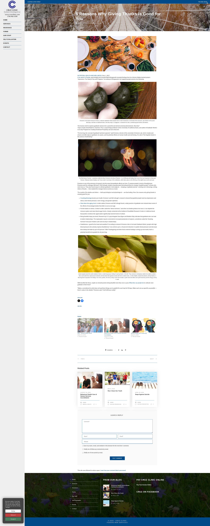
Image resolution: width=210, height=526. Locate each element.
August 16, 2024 (85, 392)
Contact (6, 47)
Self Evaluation (9, 39)
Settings (13, 511)
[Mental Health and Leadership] (143, 325)
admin (79, 23)
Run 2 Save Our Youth (115, 391)
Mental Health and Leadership (139, 333)
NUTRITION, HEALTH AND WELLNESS (89, 75)
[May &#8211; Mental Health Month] (90, 325)
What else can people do (136, 283)
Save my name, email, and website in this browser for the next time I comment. (106, 445)
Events (6, 43)
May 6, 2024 (111, 388)
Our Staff (7, 35)
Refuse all (13, 515)
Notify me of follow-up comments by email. (96, 449)
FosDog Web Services (117, 522)
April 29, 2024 (139, 392)
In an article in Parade (84, 77)
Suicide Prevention (115, 404)
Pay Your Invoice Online (143, 485)
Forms (5, 31)
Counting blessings (86, 198)
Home (5, 20)
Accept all (13, 519)
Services (6, 24)
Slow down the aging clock (88, 203)
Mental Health (97, 23)
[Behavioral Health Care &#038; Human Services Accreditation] (117, 325)
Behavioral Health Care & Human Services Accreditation (88, 396)
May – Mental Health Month (85, 333)
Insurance (7, 27)
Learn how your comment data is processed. (113, 470)
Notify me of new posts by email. (93, 452)
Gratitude (89, 23)
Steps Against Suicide (142, 394)
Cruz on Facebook (147, 492)
